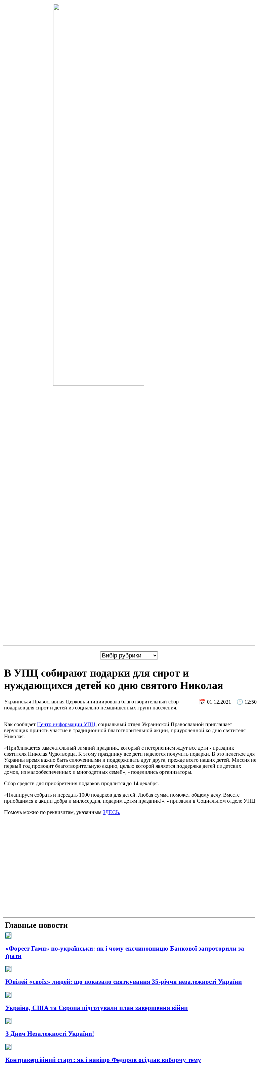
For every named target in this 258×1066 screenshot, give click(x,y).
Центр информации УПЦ (66, 724)
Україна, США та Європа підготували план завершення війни (96, 1007)
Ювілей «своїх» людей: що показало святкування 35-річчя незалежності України (123, 981)
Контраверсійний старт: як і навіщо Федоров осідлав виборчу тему (103, 1059)
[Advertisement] (129, 868)
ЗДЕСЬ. (111, 812)
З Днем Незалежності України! (49, 1033)
